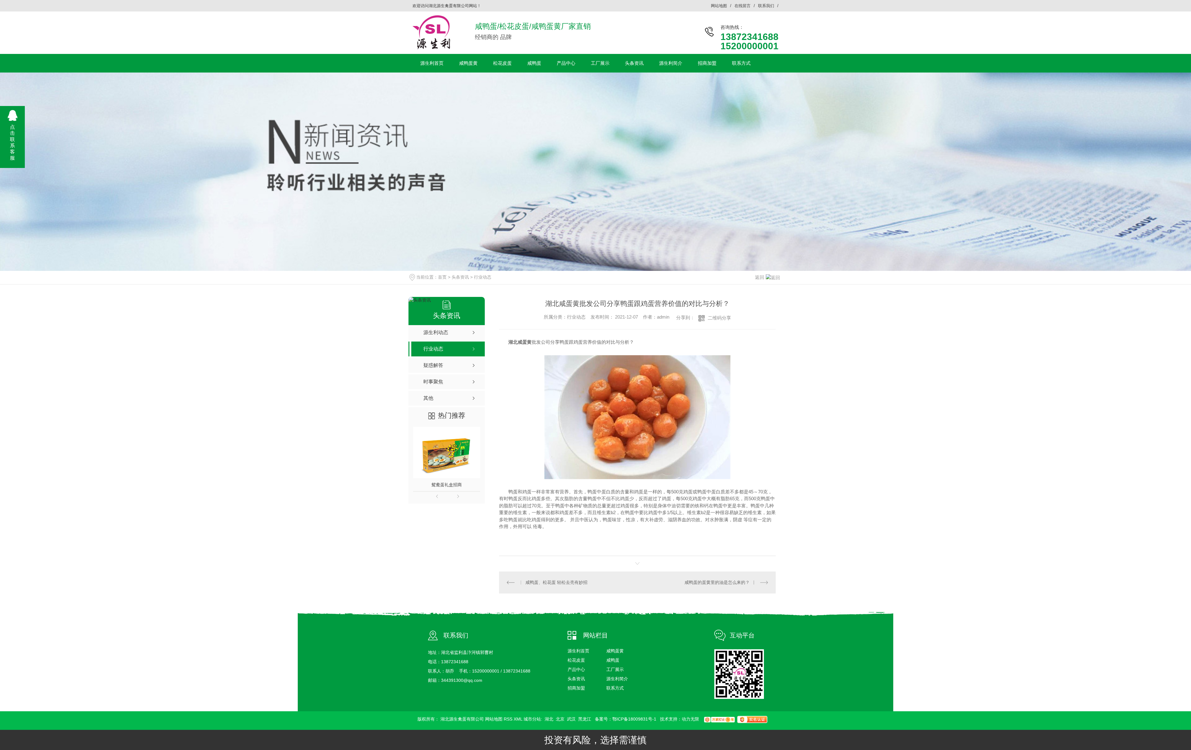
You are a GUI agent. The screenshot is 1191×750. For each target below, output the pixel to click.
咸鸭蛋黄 (468, 63)
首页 (442, 277)
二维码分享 (719, 317)
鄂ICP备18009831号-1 (634, 719)
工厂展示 (600, 63)
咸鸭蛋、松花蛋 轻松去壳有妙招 (556, 582)
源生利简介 (670, 63)
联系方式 (741, 63)
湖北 (549, 719)
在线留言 (742, 5)
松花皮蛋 (502, 63)
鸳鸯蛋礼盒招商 (446, 484)
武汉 (571, 719)
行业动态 (482, 277)
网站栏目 (595, 635)
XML (519, 719)
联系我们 (766, 5)
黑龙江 (584, 719)
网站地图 (719, 5)
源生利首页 (432, 63)
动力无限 (690, 719)
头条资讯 (634, 63)
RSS (508, 719)
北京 (560, 719)
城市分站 (532, 719)
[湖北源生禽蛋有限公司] (431, 31)
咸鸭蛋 (534, 63)
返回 (759, 277)
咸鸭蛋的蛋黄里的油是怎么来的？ (717, 582)
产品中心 (566, 63)
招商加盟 (707, 63)
